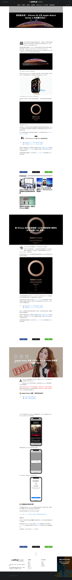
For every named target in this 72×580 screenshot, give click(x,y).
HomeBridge (29, 568)
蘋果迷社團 (48, 149)
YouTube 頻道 (30, 149)
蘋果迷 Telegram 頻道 (46, 147)
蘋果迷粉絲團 (39, 147)
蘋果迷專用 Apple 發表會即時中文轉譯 (33, 142)
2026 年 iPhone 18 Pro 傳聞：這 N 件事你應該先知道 (36, 138)
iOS (32, 365)
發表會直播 (42, 564)
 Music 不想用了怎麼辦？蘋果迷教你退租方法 (35, 514)
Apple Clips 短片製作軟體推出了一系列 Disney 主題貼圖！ (44, 189)
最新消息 (26, 137)
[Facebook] (55, 575)
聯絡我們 (42, 563)
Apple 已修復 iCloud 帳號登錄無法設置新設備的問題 (27, 191)
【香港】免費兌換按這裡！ (30, 398)
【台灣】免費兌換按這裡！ (30, 396)
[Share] (23, 172)
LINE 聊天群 (33, 529)
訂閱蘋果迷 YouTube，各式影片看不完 (33, 144)
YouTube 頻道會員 (39, 152)
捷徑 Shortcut (30, 567)
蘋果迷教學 (38, 365)
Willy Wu (30, 365)
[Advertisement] (36, 35)
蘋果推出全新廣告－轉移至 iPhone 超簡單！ (27, 207)
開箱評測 (29, 563)
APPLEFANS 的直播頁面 (38, 299)
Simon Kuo (33, 232)
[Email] (36, 172)
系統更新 (29, 564)
